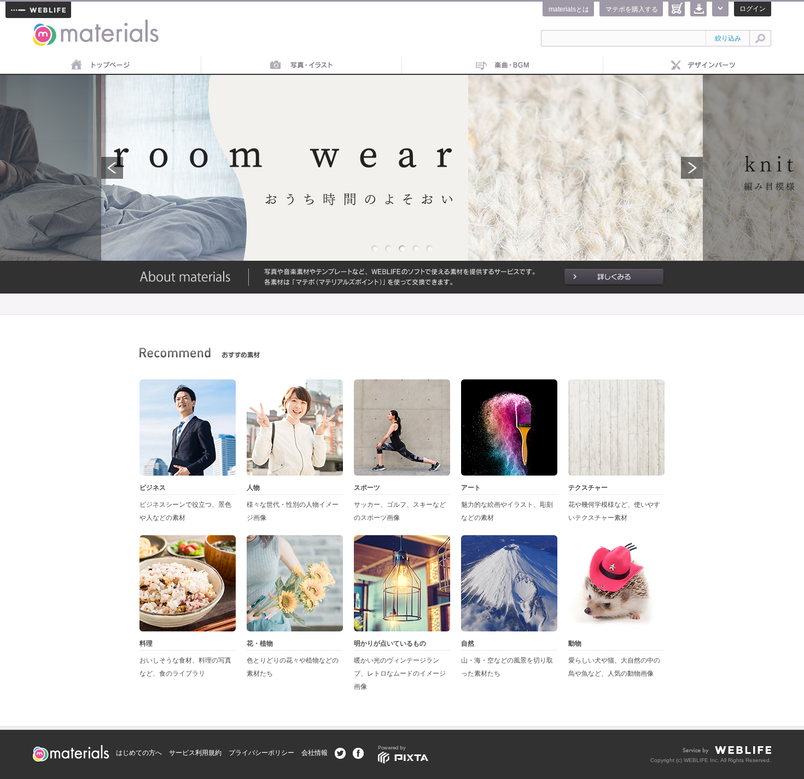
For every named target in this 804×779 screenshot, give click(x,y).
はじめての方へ (139, 753)
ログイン (752, 9)
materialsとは (569, 9)
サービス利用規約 (195, 753)
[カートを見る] (676, 9)
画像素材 (302, 65)
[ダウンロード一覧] (698, 9)
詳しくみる (614, 277)
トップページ (100, 65)
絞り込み (728, 38)
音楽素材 (502, 65)
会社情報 (314, 753)
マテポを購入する (631, 9)
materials (45, 26)
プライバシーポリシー (261, 753)
